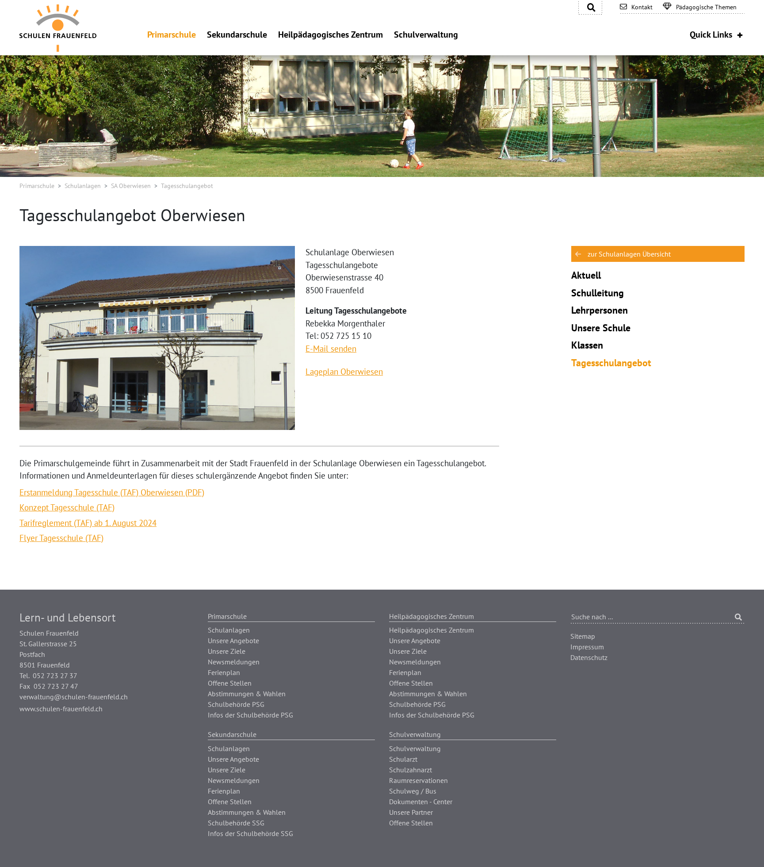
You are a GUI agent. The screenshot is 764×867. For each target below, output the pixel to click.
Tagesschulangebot (611, 363)
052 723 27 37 (55, 675)
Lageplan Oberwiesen (344, 371)
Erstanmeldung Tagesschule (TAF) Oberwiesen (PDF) (111, 492)
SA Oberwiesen (131, 186)
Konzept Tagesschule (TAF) (67, 507)
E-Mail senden (331, 348)
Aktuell (586, 275)
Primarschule (36, 186)
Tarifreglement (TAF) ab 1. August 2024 (88, 523)
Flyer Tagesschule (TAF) (61, 538)
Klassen (587, 345)
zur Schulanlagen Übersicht (629, 253)
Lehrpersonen (599, 310)
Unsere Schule (600, 328)
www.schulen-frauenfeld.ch (61, 708)
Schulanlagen (83, 186)
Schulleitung (597, 293)
